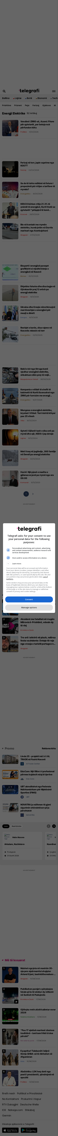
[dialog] (29, 568)
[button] (29, 564)
